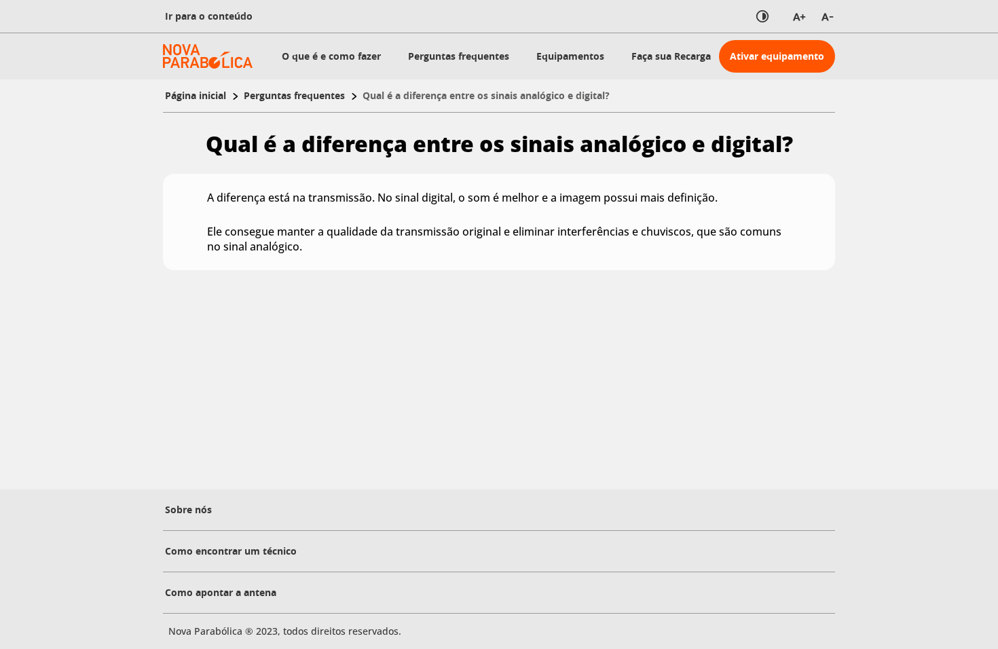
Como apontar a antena (220, 592)
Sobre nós (188, 509)
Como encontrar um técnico (231, 550)
